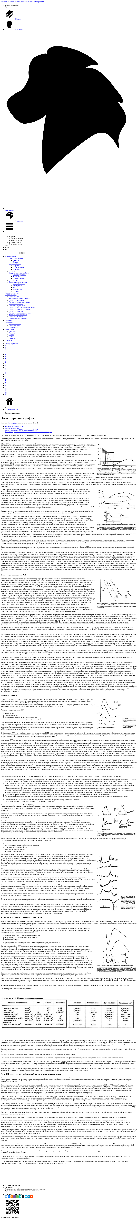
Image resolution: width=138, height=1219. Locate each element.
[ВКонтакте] (9, 1196)
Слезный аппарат (19, 284)
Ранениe (12, 333)
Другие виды (13, 327)
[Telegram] (6, 1196)
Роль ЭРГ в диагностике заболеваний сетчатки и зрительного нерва (28, 432)
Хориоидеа (17, 269)
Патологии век (14, 296)
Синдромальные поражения (18, 318)
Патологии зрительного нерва (19, 309)
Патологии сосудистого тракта (19, 302)
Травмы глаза (9, 329)
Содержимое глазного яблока (19, 273)
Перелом (12, 336)
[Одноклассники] (12, 1196)
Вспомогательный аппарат (18, 282)
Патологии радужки (16, 316)
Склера (15, 262)
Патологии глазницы (16, 311)
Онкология (8, 340)
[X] (23, 1196)
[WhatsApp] (17, 1196)
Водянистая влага (19, 278)
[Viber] (14, 1196)
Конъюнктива (18, 289)
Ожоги (11, 335)
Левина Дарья (12, 423)
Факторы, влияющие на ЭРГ (15, 426)
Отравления (13, 338)
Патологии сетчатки (16, 304)
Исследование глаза (11, 293)
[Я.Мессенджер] (20, 1196)
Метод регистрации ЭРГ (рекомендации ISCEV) (21, 430)
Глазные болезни (10, 295)
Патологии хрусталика (17, 306)
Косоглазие (9, 322)
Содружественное (15, 324)
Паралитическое (14, 326)
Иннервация (13, 280)
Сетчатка (12, 271)
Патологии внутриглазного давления (22, 307)
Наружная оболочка (16, 258)
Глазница (16, 291)
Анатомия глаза (10, 256)
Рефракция (8, 320)
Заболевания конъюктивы (18, 315)
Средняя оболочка (15, 264)
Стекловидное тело (19, 275)
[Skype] (26, 1196)
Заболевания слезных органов (19, 298)
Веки (14, 287)
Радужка (16, 266)
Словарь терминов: (11, 343)
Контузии (12, 331)
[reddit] (31, 1196)
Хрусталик (16, 276)
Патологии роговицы (16, 300)
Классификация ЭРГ (12, 428)
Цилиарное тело (18, 267)
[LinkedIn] (28, 1196)
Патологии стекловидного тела (20, 313)
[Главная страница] (10, 406)
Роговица (16, 260)
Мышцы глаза (18, 286)
